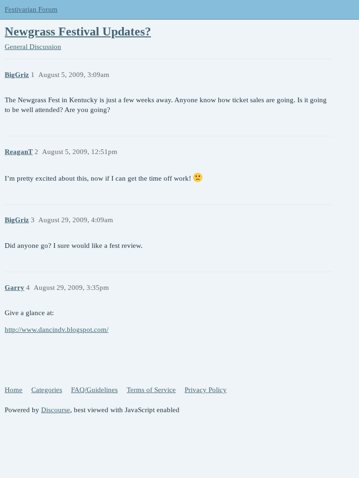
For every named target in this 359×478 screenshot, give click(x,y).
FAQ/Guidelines (94, 390)
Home (13, 390)
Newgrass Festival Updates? (78, 31)
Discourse (55, 410)
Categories (46, 390)
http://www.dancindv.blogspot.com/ (56, 329)
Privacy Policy (206, 390)
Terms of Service (151, 390)
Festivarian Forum (31, 9)
